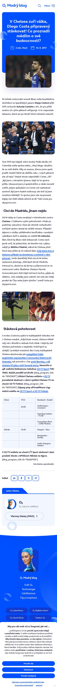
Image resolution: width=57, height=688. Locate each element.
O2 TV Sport (43, 368)
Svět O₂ (28, 585)
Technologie (28, 589)
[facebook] (21, 478)
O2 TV (47, 376)
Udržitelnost (28, 593)
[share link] (36, 478)
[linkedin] (14, 478)
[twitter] (28, 478)
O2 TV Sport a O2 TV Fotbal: (34, 391)
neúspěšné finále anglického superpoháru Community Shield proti (26, 358)
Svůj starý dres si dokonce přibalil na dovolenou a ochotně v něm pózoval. (28, 254)
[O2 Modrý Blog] (15, 5)
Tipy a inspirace (28, 597)
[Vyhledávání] (39, 5)
